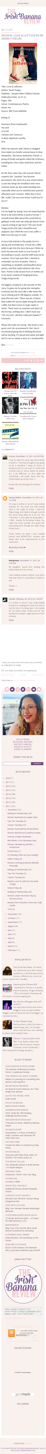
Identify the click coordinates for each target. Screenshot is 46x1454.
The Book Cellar (15, 1161)
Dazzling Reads (17, 547)
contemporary (22, 355)
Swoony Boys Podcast (18, 1120)
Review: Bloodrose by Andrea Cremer (24, 832)
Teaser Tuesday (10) (16, 825)
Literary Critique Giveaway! (19, 836)
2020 (8, 778)
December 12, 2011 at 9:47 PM (29, 456)
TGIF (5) (11, 909)
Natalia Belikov (15, 497)
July (9, 930)
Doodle (12, 599)
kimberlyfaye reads (16, 1110)
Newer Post (8, 675)
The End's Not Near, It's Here (27, 967)
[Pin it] (41, 360)
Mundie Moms (13, 1129)
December (13, 809)
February (12, 950)
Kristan (12, 456)
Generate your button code (15, 1318)
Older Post (38, 675)
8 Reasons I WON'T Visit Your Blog (20, 1174)
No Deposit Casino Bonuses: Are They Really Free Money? (22, 1090)
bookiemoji (12, 1225)
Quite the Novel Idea (17, 1095)
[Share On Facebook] (34, 360)
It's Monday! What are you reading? (22, 855)
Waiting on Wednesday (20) (19, 891)
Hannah (18, 1331)
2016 (8, 786)
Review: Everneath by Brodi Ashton (22, 828)
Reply (11, 488)
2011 (8, 806)
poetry (33, 355)
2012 (8, 802)
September (13, 922)
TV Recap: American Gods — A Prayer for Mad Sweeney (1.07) (22, 1219)
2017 (8, 782)
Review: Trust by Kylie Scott (26, 1038)
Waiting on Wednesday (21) (19, 869)
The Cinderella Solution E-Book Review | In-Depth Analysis (22, 1166)
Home (23, 675)
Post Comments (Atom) (24, 680)
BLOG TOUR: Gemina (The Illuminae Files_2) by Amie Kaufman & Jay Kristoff (22, 1248)
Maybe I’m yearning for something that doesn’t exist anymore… (22, 1080)
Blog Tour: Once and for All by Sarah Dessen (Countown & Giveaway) (21, 1229)
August (11, 926)
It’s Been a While (12, 1181)
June (10, 934)
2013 (8, 798)
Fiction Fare (12, 1142)
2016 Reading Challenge (23, 1326)
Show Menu (23, 3)
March (11, 946)
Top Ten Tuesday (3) (16, 821)
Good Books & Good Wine (20, 1066)
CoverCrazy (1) (14, 851)
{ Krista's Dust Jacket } (17, 1195)
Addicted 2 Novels (16, 1185)
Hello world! (10, 1098)
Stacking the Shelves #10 (25, 984)
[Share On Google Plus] (38, 360)
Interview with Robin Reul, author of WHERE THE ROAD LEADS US (21, 1156)
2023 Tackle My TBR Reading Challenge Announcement (18, 1114)
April (10, 942)
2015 (8, 790)
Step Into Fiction (15, 1205)
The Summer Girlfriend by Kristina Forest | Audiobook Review (20, 1070)
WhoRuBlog (12, 1152)
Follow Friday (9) (14, 858)
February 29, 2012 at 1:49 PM (29, 599)
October (12, 918)
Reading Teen (13, 1171)
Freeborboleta (27, 1450)
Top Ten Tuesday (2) (16, 873)
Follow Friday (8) (14, 888)
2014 (8, 794)
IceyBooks (11, 1178)
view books (35, 1340)
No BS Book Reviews (16, 1086)
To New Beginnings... (23, 1021)
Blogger (28, 1443)
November (13, 914)
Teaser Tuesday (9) (16, 877)
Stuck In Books (14, 1103)
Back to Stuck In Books (15, 1106)
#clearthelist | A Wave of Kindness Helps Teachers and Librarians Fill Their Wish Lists (20, 1135)
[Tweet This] (31, 360)
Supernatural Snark (17, 1234)
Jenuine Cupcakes (15, 1244)
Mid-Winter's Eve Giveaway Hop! (21, 840)
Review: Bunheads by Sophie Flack (22, 817)
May (10, 938)
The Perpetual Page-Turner (21, 1076)
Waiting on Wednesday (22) (19, 813)
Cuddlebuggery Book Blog (21, 1215)
